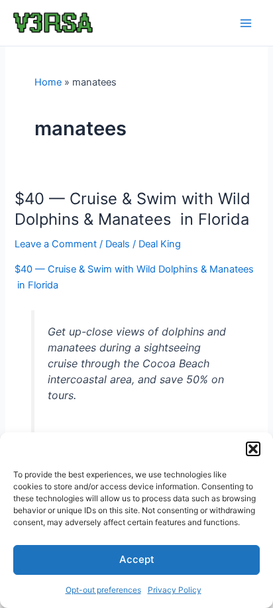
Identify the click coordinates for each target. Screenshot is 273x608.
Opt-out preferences (103, 590)
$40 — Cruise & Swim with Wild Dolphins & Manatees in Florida (132, 209)
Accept (136, 559)
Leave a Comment (56, 244)
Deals (117, 244)
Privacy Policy (174, 590)
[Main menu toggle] (246, 23)
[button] (253, 449)
